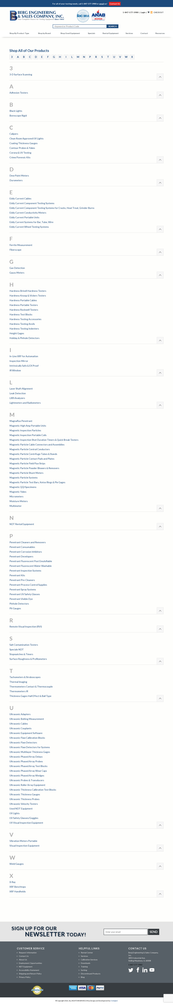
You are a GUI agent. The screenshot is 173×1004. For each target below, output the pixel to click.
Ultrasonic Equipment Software (25, 733)
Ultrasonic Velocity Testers (23, 803)
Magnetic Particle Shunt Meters (26, 472)
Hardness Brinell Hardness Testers (27, 290)
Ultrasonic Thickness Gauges (24, 794)
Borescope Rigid (18, 115)
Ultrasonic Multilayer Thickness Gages (29, 752)
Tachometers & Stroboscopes (25, 677)
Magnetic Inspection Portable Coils (27, 435)
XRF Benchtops (17, 886)
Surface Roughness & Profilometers (28, 659)
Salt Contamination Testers (23, 644)
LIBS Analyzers (17, 398)
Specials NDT (16, 649)
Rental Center (87, 952)
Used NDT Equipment (21, 808)
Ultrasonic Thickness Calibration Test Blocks (32, 789)
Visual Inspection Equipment (24, 845)
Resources (160, 33)
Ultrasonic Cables (18, 723)
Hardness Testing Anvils (22, 323)
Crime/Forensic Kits (19, 157)
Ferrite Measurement (20, 245)
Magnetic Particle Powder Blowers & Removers (34, 468)
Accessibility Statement (29, 970)
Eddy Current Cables (20, 198)
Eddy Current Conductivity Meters (27, 212)
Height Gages (16, 333)
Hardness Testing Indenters (24, 328)
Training (84, 966)
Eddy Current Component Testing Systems (31, 203)
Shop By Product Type (19, 33)
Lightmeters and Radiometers (25, 402)
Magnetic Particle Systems (23, 477)
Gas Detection (17, 268)
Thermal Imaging (18, 681)
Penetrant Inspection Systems (25, 570)
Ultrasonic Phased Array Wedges (26, 775)
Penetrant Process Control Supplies (28, 584)
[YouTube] (151, 969)
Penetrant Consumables (22, 547)
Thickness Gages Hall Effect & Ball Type (30, 696)
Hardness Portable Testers (23, 305)
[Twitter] (131, 969)
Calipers (13, 133)
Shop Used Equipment (70, 33)
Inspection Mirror (18, 361)
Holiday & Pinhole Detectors (24, 338)
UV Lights (14, 813)
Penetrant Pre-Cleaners (22, 580)
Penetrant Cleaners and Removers (27, 542)
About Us (23, 959)
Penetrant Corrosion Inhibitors (25, 551)
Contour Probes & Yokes (22, 148)
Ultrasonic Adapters (20, 714)
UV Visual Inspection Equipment (26, 822)
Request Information (28, 952)
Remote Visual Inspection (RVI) (25, 626)
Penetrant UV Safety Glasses (24, 594)
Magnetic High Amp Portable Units (27, 425)
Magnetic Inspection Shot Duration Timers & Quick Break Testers (43, 439)
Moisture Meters (18, 501)
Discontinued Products (90, 973)
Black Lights (15, 110)
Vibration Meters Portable (23, 841)
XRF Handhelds (17, 891)
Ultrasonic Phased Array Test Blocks (28, 766)
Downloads (85, 963)
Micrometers (16, 496)
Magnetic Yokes (17, 491)
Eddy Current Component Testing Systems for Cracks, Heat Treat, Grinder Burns (51, 208)
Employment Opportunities (30, 963)
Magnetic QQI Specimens (22, 487)
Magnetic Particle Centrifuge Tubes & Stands (33, 454)
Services (129, 33)
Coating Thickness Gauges (23, 143)
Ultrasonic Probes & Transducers (26, 780)
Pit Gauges (15, 608)
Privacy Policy (24, 977)
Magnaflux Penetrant (20, 421)
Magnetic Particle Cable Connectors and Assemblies (36, 444)
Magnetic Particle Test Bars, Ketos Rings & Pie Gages (37, 482)
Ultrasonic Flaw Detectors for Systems (29, 747)
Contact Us (115, 4)
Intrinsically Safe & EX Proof (24, 365)
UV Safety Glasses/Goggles (23, 818)
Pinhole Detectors (19, 603)
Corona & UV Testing (20, 152)
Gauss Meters (16, 272)
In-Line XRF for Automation (23, 356)
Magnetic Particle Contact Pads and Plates (31, 458)
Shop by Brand (44, 33)
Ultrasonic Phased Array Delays (26, 756)
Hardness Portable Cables (23, 300)
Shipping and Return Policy (30, 973)
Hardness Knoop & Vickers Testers (27, 295)
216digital (114, 1001)
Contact (144, 33)
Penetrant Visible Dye (21, 599)
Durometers (16, 180)
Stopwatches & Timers (21, 654)
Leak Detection (17, 393)
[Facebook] (137, 969)
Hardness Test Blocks (20, 314)
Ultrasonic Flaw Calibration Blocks (27, 737)
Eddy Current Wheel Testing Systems (29, 226)
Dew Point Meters (19, 175)
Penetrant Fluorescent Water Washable (30, 565)
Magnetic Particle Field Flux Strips (27, 463)
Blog (83, 977)
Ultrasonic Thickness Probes (24, 799)
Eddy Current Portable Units (24, 217)
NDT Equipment (25, 966)
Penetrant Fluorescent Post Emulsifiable (30, 561)
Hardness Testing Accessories (25, 319)
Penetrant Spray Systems (22, 589)
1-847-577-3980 (89, 4)
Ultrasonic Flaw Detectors (23, 742)
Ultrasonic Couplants (20, 728)
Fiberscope (15, 249)
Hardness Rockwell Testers (23, 309)
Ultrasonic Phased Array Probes (26, 761)
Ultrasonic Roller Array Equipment (27, 785)
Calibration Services (89, 959)
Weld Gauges (16, 863)
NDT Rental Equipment (21, 524)
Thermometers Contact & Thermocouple (31, 686)
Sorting (84, 970)
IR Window (15, 370)
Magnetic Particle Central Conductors (29, 449)
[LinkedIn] (144, 969)
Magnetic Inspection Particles (25, 430)
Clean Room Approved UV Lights (26, 138)
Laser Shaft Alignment (21, 388)
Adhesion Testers (18, 92)
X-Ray (12, 882)
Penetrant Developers (21, 556)
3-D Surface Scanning (20, 74)
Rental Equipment (111, 33)
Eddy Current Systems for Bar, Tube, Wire (31, 222)
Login (143, 12)
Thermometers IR (18, 691)
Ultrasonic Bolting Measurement (26, 719)
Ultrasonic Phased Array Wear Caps (28, 770)
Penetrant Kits (17, 575)
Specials (91, 33)
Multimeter (15, 505)
